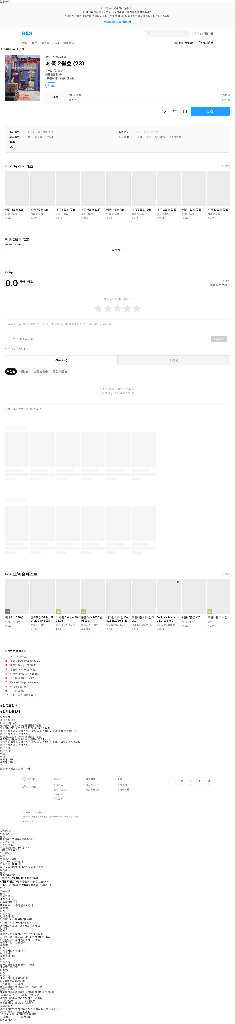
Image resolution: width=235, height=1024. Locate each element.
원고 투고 (90, 784)
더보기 (226, 166)
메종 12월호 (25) (217, 209)
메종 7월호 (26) (40, 209)
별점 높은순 (41, 371)
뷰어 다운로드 (61, 789)
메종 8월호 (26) (14, 209)
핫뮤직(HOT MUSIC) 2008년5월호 (41, 619)
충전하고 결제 (7, 942)
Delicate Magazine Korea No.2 (168, 619)
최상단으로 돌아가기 (19, 768)
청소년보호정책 (56, 816)
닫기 (7, 953)
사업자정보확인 (71, 816)
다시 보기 (18, 983)
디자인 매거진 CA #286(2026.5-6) (117, 619)
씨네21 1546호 (14, 617)
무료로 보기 (6, 905)
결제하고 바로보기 (9, 925)
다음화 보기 (6, 983)
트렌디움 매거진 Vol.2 (143, 619)
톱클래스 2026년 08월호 (91, 619)
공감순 (24, 371)
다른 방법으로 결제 (11, 850)
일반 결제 (20, 942)
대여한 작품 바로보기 (31, 867)
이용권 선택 (6, 902)
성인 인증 (5, 747)
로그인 (203, 33)
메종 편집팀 (51, 74)
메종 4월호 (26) (116, 209)
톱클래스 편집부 (89, 624)
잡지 (47, 56)
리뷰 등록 (219, 339)
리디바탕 (58, 799)
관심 (53, 85)
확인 (2, 887)
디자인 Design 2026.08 (67, 619)
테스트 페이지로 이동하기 (117, 21)
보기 (2, 953)
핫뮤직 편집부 (37, 624)
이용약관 (26, 816)
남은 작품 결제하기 (10, 867)
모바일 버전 (6, 1019)
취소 (2, 753)
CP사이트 (58, 794)
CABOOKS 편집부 (116, 624)
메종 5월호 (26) (90, 209)
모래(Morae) (138, 624)
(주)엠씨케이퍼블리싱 (57, 78)
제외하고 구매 (7, 759)
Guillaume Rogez (166, 624)
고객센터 (31, 779)
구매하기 (14, 967)
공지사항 (31, 786)
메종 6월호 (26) (65, 209)
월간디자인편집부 (65, 624)
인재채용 (122, 789)
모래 (209, 621)
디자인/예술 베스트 (15, 650)
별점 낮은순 (60, 371)
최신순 (11, 371)
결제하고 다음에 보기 (31, 925)
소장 (210, 111)
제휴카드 (58, 784)
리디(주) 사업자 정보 (31, 812)
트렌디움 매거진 (217, 617)
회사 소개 (122, 784)
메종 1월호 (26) (191, 209)
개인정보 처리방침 (39, 816)
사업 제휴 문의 (93, 789)
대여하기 (4, 967)
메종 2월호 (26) (166, 209)
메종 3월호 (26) (141, 209)
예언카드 (151, 624)
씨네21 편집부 (12, 621)
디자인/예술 (59, 56)
